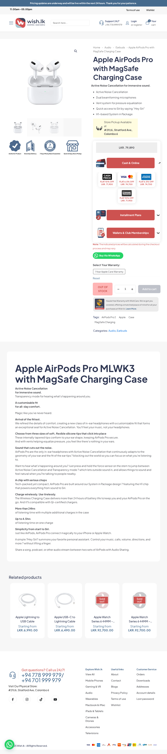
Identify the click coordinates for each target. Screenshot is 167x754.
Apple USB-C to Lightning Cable (64, 619)
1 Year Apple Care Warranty (109, 271)
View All (90, 674)
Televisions (92, 733)
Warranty (113, 265)
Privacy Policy (119, 692)
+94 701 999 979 (41, 680)
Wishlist (116, 704)
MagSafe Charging (105, 322)
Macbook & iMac (95, 704)
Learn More (131, 309)
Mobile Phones (94, 680)
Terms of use (118, 698)
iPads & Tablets (94, 711)
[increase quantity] (132, 289)
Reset (96, 278)
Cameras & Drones (92, 719)
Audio (108, 47)
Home (96, 47)
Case (131, 317)
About (114, 674)
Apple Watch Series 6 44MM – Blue (139, 619)
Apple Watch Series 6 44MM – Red (102, 619)
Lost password (145, 698)
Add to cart (149, 289)
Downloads (143, 680)
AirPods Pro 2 (109, 317)
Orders (141, 674)
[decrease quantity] (118, 289)
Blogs (114, 686)
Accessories (92, 727)
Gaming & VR (93, 686)
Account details (146, 692)
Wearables (91, 698)
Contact (116, 680)
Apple (122, 317)
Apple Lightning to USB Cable (27, 619)
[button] (76, 51)
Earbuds (120, 47)
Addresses (143, 686)
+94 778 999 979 (41, 675)
